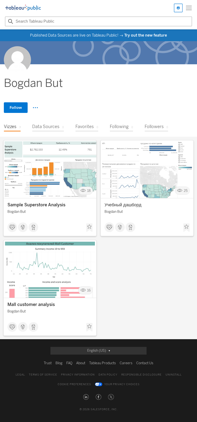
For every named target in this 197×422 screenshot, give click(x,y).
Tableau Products (102, 363)
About (80, 363)
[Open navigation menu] (189, 8)
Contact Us (144, 363)
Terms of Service (43, 374)
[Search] (10, 21)
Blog (58, 363)
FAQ (69, 363)
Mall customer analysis (31, 304)
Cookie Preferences (74, 384)
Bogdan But (16, 212)
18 (89, 191)
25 (186, 191)
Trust (48, 363)
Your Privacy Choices (122, 384)
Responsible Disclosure (141, 374)
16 (89, 290)
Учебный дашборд (123, 205)
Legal (20, 374)
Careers (126, 363)
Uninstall (174, 374)
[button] (86, 397)
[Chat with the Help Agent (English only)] (178, 8)
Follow (16, 107)
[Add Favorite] (89, 227)
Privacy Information (78, 374)
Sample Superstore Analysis (36, 205)
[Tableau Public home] (23, 8)
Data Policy (107, 374)
